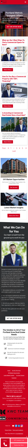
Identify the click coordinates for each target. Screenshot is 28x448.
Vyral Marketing (19, 433)
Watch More (8, 70)
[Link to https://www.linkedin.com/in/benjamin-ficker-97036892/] (19, 426)
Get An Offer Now (14, 27)
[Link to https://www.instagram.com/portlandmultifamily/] (22, 426)
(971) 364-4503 (15, 398)
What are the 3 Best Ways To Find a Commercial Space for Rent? (13, 42)
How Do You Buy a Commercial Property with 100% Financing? (14, 79)
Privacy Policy (8, 430)
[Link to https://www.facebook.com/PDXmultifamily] (16, 426)
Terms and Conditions (18, 430)
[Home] (4, 2)
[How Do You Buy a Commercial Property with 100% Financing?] (14, 90)
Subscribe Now (14, 215)
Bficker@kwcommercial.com (14, 406)
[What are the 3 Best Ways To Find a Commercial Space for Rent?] (14, 54)
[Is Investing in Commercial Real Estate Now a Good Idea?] (14, 124)
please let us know (18, 392)
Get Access (13, 187)
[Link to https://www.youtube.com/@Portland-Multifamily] (13, 426)
